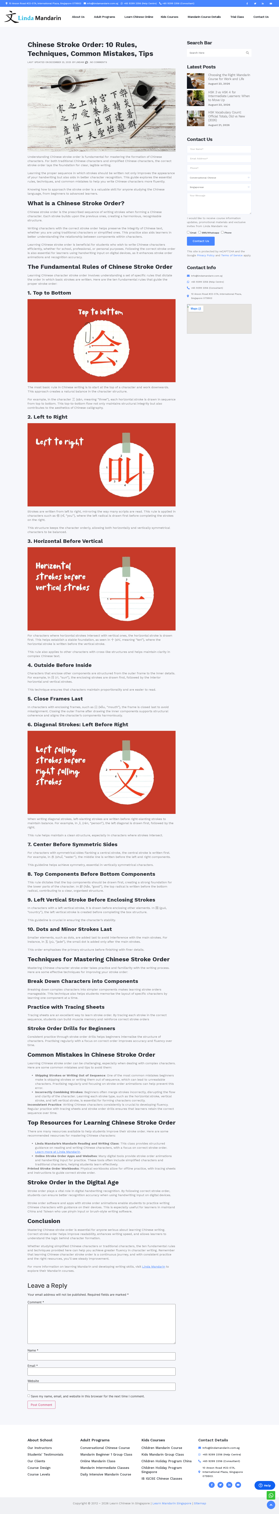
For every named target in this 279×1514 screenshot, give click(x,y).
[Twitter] (255, 3)
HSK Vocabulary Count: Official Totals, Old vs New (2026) (226, 116)
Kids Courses (169, 17)
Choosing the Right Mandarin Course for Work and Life (229, 77)
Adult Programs (104, 17)
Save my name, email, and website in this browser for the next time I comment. (88, 1396)
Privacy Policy (205, 255)
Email (33, 1365)
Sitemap (200, 1503)
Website (33, 1380)
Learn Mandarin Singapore (171, 1503)
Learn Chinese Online (139, 17)
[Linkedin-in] (262, 3)
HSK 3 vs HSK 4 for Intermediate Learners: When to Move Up (229, 96)
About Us (78, 17)
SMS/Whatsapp (210, 232)
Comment (36, 1302)
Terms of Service (232, 255)
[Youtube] (270, 3)
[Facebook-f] (247, 3)
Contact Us (261, 17)
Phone (228, 232)
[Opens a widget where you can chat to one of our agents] (264, 1485)
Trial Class (237, 17)
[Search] (247, 53)
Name (33, 1350)
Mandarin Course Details (204, 17)
